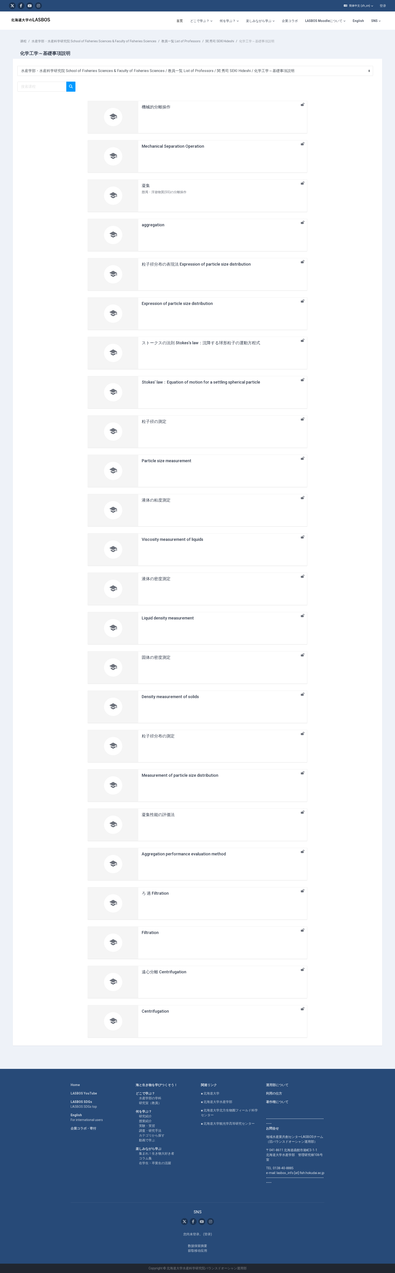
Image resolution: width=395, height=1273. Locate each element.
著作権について (277, 1102)
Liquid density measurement (168, 618)
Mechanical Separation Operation (173, 146)
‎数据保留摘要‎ (197, 1246)
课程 (23, 41)
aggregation (153, 224)
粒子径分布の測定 (158, 736)
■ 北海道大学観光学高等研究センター (228, 1123)
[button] (358, 5)
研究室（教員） (150, 1103)
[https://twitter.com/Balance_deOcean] (12, 5)
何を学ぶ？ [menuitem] (228, 21)
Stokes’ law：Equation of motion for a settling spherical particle (201, 382)
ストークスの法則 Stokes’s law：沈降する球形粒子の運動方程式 (201, 342)
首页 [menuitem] (179, 21)
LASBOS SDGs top (84, 1106)
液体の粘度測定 (156, 500)
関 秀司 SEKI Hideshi (220, 41)
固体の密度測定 (156, 657)
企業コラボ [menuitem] (290, 21)
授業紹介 (145, 1121)
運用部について (277, 1085)
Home (75, 1085)
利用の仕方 (274, 1093)
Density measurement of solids (170, 696)
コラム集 (145, 1158)
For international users (87, 1120)
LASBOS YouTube (84, 1093)
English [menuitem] (358, 21)
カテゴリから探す (152, 1135)
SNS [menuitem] (374, 21)
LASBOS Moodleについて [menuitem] (323, 21)
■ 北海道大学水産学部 (216, 1102)
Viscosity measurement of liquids (172, 539)
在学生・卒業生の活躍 (155, 1163)
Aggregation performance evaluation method (184, 853)
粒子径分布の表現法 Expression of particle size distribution (196, 264)
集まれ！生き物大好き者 (156, 1153)
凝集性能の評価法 (158, 814)
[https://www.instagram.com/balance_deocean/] (38, 5)
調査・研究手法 (150, 1130)
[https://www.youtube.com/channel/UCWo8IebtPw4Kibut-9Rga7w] (29, 5)
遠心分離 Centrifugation (164, 971)
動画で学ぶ (147, 1140)
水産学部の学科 (150, 1098)
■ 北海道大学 (210, 1093)
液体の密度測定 (156, 578)
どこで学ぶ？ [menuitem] (199, 21)
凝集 (146, 185)
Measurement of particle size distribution (180, 775)
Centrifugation (155, 1011)
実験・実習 (147, 1126)
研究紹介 (145, 1116)
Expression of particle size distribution (177, 303)
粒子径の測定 (154, 421)
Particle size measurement (166, 460)
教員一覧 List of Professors (180, 41)
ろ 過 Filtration (155, 893)
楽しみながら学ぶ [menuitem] (259, 21)
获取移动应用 (197, 1250)
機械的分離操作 (156, 106)
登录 (383, 6)
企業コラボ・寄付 (83, 1128)
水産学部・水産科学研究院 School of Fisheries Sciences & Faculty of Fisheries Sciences (94, 41)
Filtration (150, 932)
